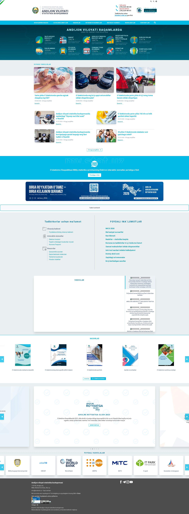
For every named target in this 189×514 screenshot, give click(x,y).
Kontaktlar (145, 23)
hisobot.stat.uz (121, 15)
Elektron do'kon (99, 378)
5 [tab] (99, 449)
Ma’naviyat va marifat (114, 232)
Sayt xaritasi (47, 490)
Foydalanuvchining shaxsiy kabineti (61, 232)
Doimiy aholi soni (113, 254)
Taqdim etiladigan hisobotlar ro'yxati (61, 242)
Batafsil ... (38, 103)
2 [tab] (93, 449)
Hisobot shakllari (55, 259)
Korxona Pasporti (55, 244)
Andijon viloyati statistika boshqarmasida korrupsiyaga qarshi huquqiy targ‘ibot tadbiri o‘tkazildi (73, 134)
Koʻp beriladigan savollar (116, 261)
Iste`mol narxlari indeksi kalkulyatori (120, 250)
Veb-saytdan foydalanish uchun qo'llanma (44, 496)
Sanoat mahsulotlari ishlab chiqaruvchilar (123, 247)
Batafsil (86, 378)
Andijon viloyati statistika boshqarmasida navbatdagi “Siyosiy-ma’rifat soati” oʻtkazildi (73, 116)
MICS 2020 (110, 228)
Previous (2, 357)
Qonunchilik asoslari (56, 252)
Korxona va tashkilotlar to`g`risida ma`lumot (124, 243)
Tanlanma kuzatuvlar (56, 257)
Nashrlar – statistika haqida (117, 239)
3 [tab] (95, 449)
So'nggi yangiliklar (47, 101)
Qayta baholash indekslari (58, 254)
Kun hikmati (110, 236)
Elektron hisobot (54, 239)
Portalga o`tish (95, 175)
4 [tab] (97, 449)
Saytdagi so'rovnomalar (115, 257)
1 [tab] (91, 449)
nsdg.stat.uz (94, 439)
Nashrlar (76, 23)
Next (187, 357)
